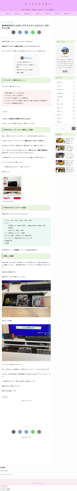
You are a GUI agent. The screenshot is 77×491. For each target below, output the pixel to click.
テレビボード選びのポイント (24, 62)
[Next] (5, 488)
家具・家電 (5, 397)
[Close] (8, 489)
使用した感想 (20, 72)
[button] (39, 32)
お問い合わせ (4, 470)
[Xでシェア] (13, 32)
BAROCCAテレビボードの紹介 (25, 69)
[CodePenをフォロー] (66, 71)
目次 (25, 58)
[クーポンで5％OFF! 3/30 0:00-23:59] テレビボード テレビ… (15, 195)
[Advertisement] (26, 412)
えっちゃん (65, 56)
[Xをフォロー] (64, 71)
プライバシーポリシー (6, 474)
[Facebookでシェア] (20, 32)
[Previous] (2, 488)
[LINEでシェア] (33, 32)
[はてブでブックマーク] (26, 32)
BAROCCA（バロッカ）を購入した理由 (26, 66)
